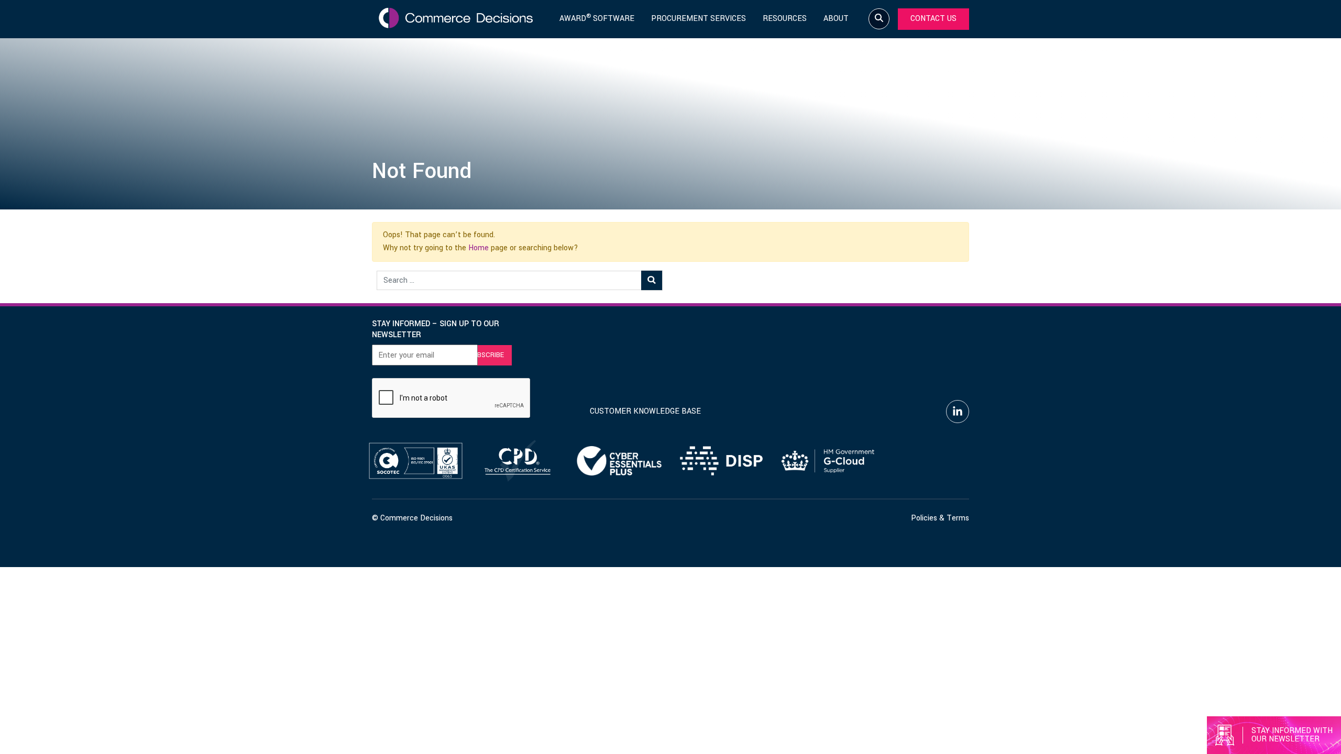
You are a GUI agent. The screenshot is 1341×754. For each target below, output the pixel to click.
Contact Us (933, 18)
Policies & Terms (940, 518)
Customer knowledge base (645, 411)
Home (478, 247)
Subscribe (486, 355)
